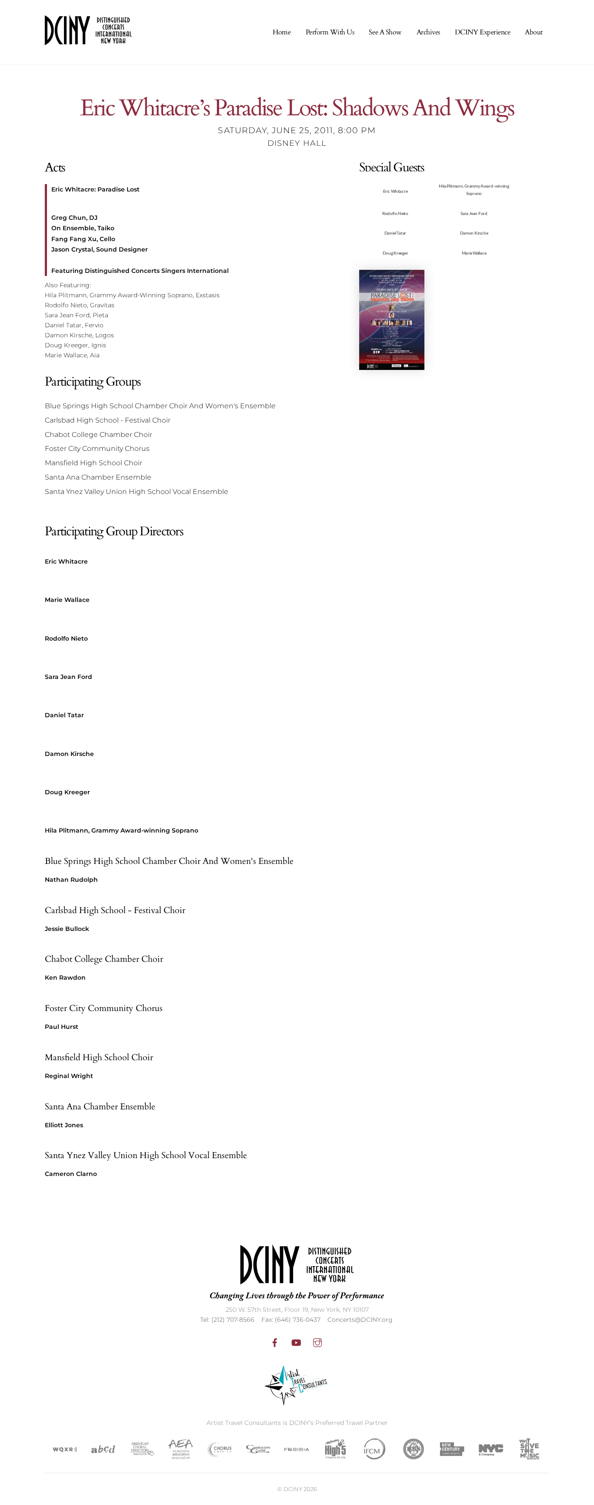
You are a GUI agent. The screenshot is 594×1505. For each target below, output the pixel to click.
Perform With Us (330, 32)
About (534, 32)
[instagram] (317, 1342)
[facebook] (275, 1342)
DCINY (293, 1488)
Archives (428, 32)
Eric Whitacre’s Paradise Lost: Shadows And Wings (297, 109)
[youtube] (296, 1342)
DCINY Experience (482, 32)
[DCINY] (88, 39)
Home (281, 32)
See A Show (385, 32)
